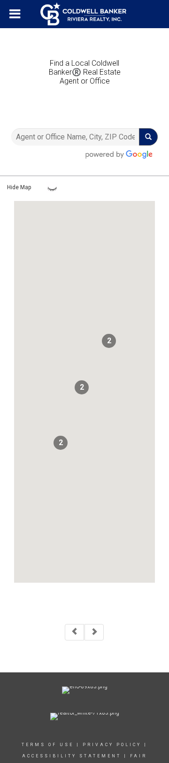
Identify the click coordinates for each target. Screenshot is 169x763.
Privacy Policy (112, 744)
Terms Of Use (48, 744)
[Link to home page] (84, 14)
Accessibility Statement (71, 756)
